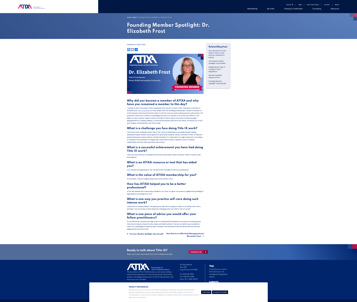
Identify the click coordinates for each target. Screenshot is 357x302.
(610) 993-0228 (188, 276)
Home (129, 17)
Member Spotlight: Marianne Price (215, 76)
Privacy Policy (188, 295)
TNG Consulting (143, 110)
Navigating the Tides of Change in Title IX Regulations (217, 69)
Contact (327, 5)
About (337, 5)
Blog (134, 17)
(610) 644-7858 (188, 274)
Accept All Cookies (220, 292)
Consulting (319, 8)
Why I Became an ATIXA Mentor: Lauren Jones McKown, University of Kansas (217, 53)
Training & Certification (298, 8)
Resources (335, 8)
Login (300, 5)
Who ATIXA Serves (313, 5)
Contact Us (196, 251)
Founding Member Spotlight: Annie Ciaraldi (217, 82)
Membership (261, 8)
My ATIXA (278, 8)
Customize (206, 292)
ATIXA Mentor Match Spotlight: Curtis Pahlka (217, 62)
